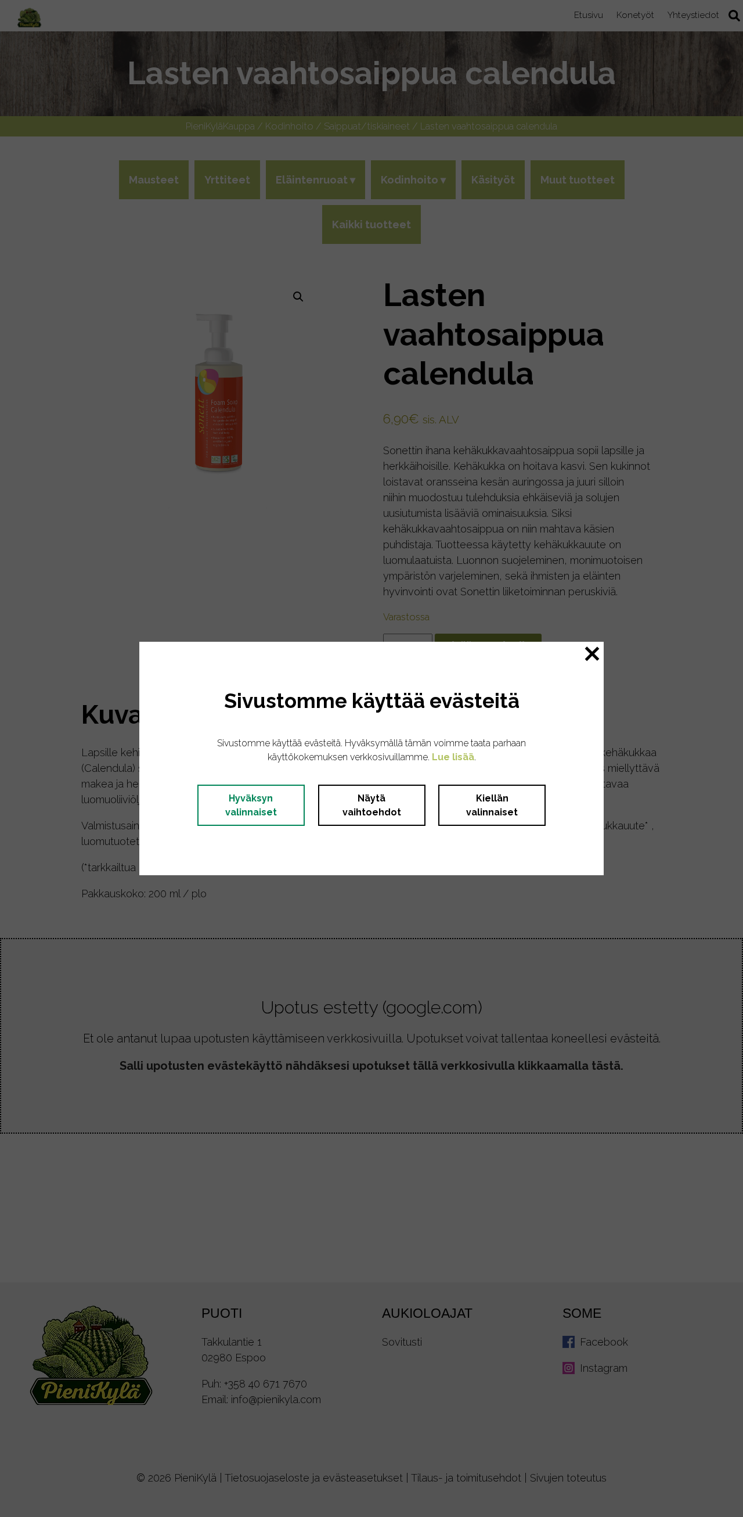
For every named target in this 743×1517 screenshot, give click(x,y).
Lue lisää (453, 757)
